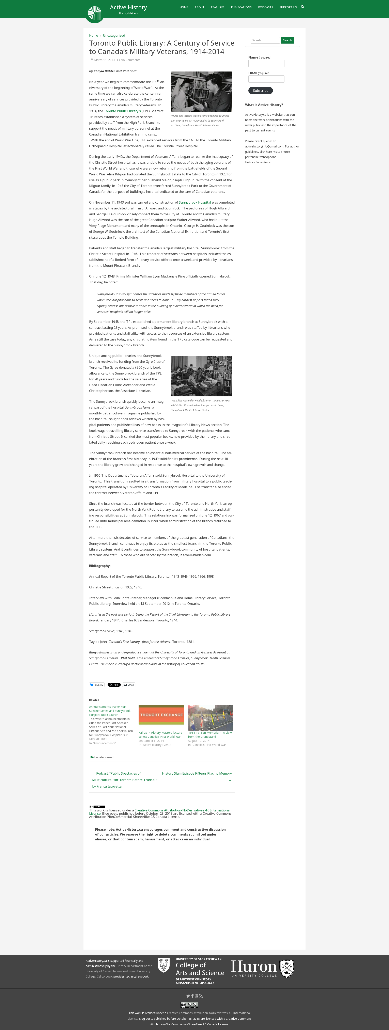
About (199, 7)
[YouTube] (196, 996)
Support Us (288, 7)
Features (217, 7)
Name (259, 57)
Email (259, 73)
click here (266, 152)
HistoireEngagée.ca (257, 162)
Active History (128, 7)
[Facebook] (192, 996)
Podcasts (265, 7)
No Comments (130, 60)
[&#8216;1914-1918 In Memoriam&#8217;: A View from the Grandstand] (210, 718)
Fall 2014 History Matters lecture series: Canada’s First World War (160, 735)
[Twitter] (188, 996)
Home (184, 7)
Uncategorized (114, 35)
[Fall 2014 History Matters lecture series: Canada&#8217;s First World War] (161, 718)
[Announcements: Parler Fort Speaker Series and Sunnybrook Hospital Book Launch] (114, 725)
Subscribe (260, 90)
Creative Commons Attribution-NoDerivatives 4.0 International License (160, 812)
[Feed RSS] (201, 996)
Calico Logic (105, 976)
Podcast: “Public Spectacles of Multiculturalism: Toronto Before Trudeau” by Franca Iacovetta (125, 780)
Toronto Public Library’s (122, 111)
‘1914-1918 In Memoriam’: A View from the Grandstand (210, 735)
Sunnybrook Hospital (195, 202)
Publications (241, 7)
